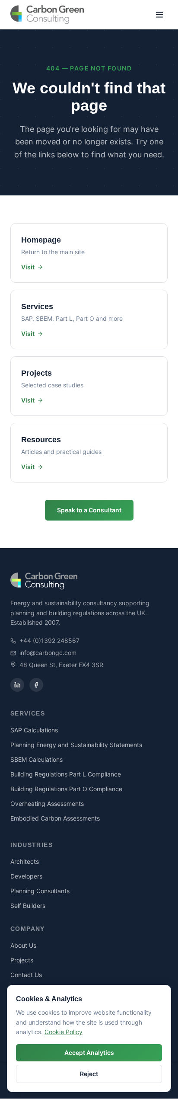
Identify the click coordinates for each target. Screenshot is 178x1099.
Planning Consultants (40, 891)
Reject (89, 1073)
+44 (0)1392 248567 (49, 640)
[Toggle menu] (159, 14)
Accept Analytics (89, 1052)
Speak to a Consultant (89, 510)
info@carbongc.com (47, 652)
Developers (26, 876)
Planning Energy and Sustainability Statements (76, 744)
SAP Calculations (34, 730)
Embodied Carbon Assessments (55, 818)
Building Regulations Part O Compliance (66, 788)
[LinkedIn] (17, 685)
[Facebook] (36, 685)
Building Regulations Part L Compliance (65, 774)
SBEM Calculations (36, 759)
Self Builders (27, 905)
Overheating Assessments (47, 803)
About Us (23, 945)
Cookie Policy (63, 1031)
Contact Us (26, 974)
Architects (24, 861)
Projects (21, 960)
